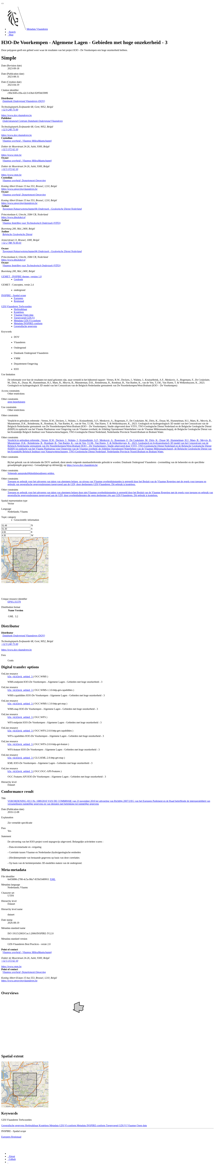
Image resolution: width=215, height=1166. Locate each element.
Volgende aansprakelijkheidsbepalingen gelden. (31, 473)
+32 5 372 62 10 (9, 149)
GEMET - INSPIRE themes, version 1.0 (21, 276)
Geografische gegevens (25, 326)
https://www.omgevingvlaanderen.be (19, 189)
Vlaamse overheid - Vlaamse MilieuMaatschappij (27, 140)
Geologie (18, 279)
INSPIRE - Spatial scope (13, 295)
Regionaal (19, 301)
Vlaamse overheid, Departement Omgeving (24, 180)
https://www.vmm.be (11, 155)
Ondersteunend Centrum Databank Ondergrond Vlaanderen (33, 121)
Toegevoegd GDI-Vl (24, 317)
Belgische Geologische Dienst (17, 234)
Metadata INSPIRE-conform (28, 323)
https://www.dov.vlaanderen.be (16, 115)
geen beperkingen (16, 401)
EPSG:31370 (14, 601)
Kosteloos (19, 312)
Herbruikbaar (20, 309)
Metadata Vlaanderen (37, 29)
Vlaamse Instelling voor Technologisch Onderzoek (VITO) (31, 223)
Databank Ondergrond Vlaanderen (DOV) (24, 101)
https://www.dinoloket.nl (13, 217)
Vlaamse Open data (23, 315)
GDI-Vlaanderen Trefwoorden (16, 306)
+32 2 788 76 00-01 (11, 242)
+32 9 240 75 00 (9, 109)
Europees (18, 298)
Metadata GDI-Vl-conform (27, 320)
